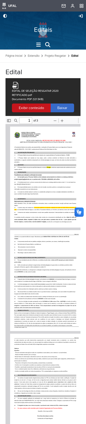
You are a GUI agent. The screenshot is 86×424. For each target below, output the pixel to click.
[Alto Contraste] (5, 16)
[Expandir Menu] (38, 44)
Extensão (33, 56)
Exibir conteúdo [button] (31, 108)
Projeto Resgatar (55, 56)
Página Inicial (14, 56)
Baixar (62, 108)
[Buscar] (47, 44)
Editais (43, 30)
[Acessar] (80, 16)
